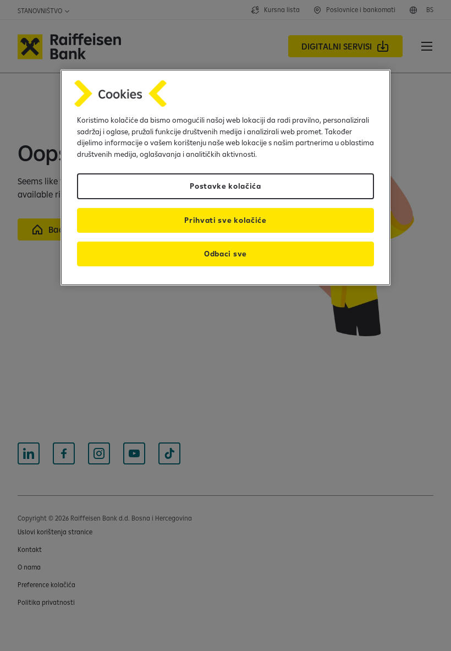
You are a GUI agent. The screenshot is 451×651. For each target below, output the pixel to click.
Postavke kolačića (225, 186)
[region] (226, 177)
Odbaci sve (225, 254)
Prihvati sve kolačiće (225, 220)
